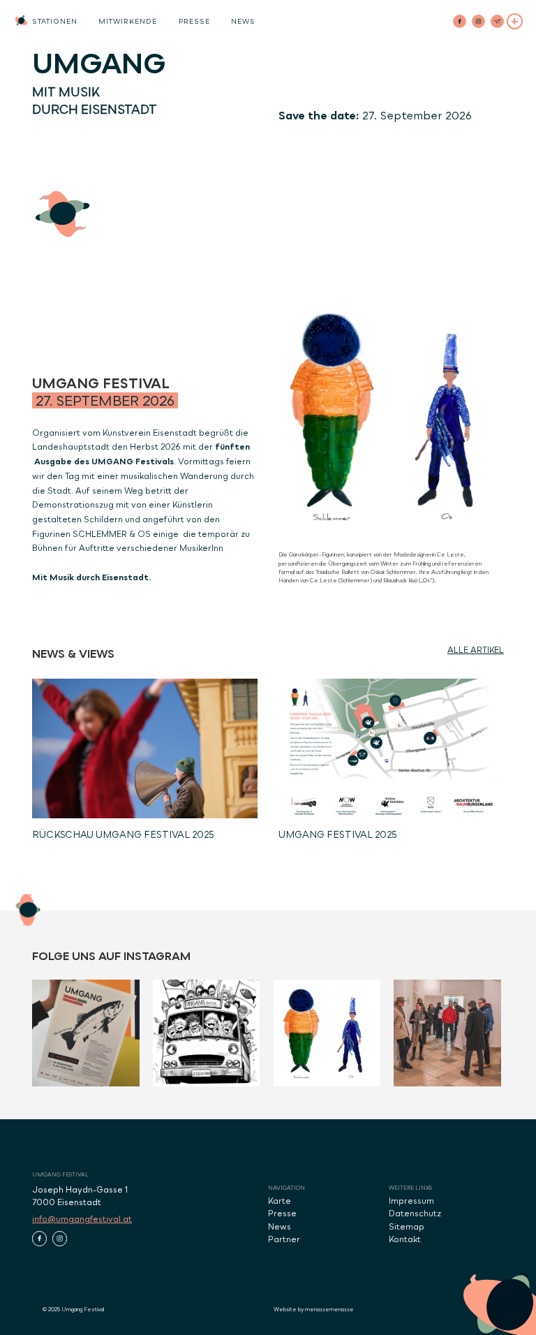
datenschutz (415, 1213)
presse (282, 1213)
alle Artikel (475, 650)
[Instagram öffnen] (59, 1238)
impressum (411, 1201)
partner (284, 1239)
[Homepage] (21, 21)
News (279, 1227)
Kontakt (405, 1239)
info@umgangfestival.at (82, 1219)
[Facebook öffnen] (39, 1238)
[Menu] (515, 21)
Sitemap (406, 1227)
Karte (279, 1201)
